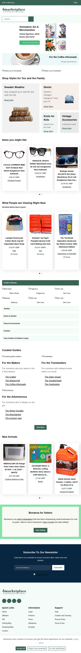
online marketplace (25, 519)
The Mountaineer (13, 414)
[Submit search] (31, 19)
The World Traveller (14, 411)
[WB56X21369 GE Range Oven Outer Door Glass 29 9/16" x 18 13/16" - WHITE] (14, 468)
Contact (5, 631)
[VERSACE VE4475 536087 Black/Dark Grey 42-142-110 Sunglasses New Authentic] (40, 168)
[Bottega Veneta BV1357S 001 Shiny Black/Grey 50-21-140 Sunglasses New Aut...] (67, 168)
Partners (31, 615)
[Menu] (76, 9)
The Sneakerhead (53, 380)
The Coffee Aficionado (15, 384)
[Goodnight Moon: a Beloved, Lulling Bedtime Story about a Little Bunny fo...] (40, 468)
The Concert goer (13, 418)
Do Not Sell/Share (56, 648)
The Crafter (10, 377)
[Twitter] (9, 601)
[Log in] (69, 9)
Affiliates (5, 615)
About (4, 612)
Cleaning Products (67, 492)
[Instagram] (19, 601)
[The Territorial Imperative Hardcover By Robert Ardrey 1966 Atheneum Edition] (67, 241)
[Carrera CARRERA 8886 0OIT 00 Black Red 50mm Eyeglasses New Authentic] (14, 168)
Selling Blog (6, 623)
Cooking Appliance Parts (14, 479)
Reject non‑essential (37, 648)
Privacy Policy (60, 619)
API (3, 619)
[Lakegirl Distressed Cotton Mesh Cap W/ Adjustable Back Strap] (14, 241)
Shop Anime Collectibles (31, 42)
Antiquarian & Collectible (66, 254)
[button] (39, 194)
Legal (30, 612)
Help (75, 2)
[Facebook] (4, 601)
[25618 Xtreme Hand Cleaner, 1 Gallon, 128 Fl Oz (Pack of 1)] (67, 468)
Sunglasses (40, 176)
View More (40, 427)
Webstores (32, 623)
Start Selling (40, 530)
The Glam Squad (53, 377)
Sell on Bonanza (8, 2)
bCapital (31, 627)
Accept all (21, 648)
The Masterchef (12, 380)
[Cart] (62, 9)
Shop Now (9, 100)
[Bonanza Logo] (13, 10)
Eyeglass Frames (14, 180)
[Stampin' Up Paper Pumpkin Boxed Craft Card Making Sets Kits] (40, 241)
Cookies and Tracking (63, 615)
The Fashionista (52, 384)
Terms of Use (60, 623)
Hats (14, 251)
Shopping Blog (7, 627)
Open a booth (48, 522)
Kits (40, 251)
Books (40, 481)
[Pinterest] (14, 601)
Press (30, 619)
